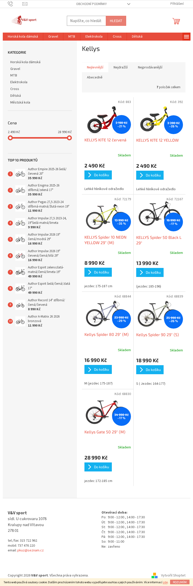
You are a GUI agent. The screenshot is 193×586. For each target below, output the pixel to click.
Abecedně (95, 77)
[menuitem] (23, 37)
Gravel (15, 68)
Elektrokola (18, 82)
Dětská (15, 95)
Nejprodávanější (150, 67)
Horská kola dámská (25, 62)
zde (165, 582)
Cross (14, 88)
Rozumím (180, 582)
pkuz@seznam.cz (30, 550)
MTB (13, 75)
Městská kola (20, 102)
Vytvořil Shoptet (173, 575)
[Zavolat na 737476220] (15, 4)
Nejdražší (121, 67)
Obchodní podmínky (91, 4)
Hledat (116, 21)
